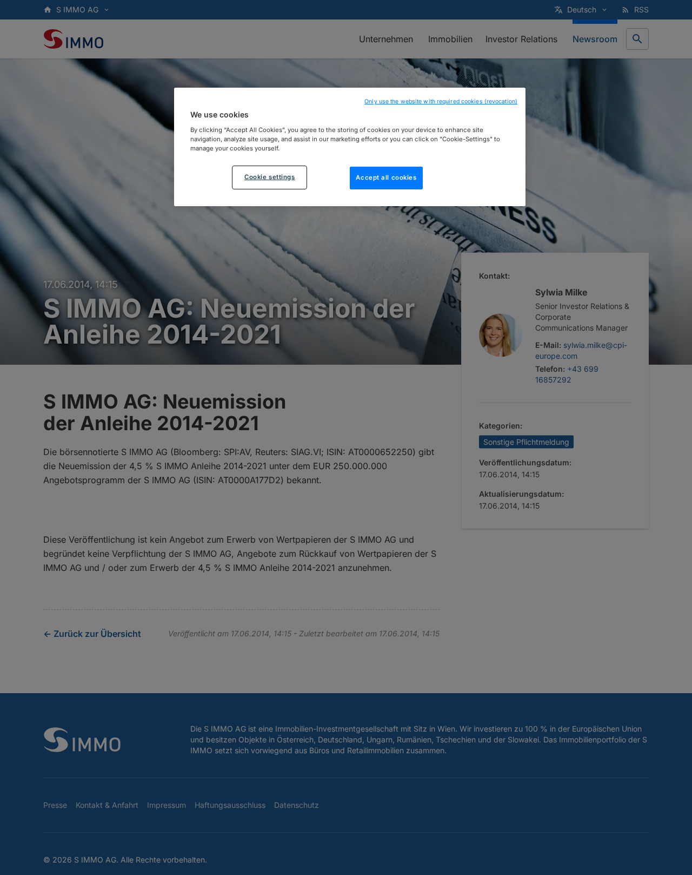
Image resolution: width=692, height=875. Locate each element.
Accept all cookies (386, 177)
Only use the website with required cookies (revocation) (440, 101)
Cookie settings (269, 176)
